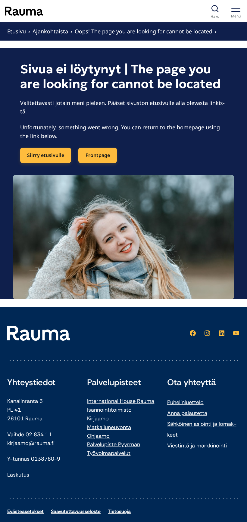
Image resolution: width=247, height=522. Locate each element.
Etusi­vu (16, 31)
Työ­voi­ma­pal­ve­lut (108, 453)
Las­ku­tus (18, 474)
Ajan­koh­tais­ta (50, 31)
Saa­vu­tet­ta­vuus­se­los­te (76, 511)
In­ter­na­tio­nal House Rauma (120, 401)
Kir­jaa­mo (98, 418)
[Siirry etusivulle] (24, 11)
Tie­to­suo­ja (119, 511)
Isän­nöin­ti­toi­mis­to (109, 409)
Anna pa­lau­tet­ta (187, 413)
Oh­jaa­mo (98, 436)
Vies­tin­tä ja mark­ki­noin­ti (197, 445)
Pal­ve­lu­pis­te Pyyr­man (113, 444)
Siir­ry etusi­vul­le (45, 155)
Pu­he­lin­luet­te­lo (185, 402)
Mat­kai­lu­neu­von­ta (109, 427)
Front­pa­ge (98, 155)
